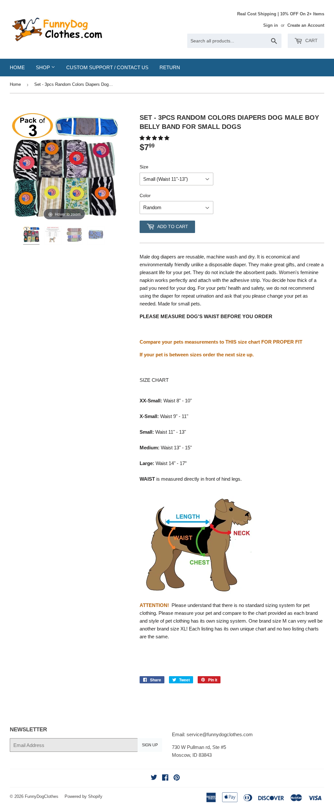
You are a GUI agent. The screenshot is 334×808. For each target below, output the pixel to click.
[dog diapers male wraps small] (75, 235)
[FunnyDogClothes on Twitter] (154, 778)
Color (145, 195)
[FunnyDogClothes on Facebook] (165, 778)
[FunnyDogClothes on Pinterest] (176, 778)
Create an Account (305, 25)
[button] (155, 138)
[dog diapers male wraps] (32, 235)
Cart (311, 40)
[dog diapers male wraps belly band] (96, 235)
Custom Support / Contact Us (107, 67)
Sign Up (150, 745)
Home (17, 67)
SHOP (43, 67)
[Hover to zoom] (64, 167)
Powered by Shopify (83, 796)
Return (169, 67)
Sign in (270, 25)
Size (144, 166)
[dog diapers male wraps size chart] (53, 235)
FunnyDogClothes (41, 796)
